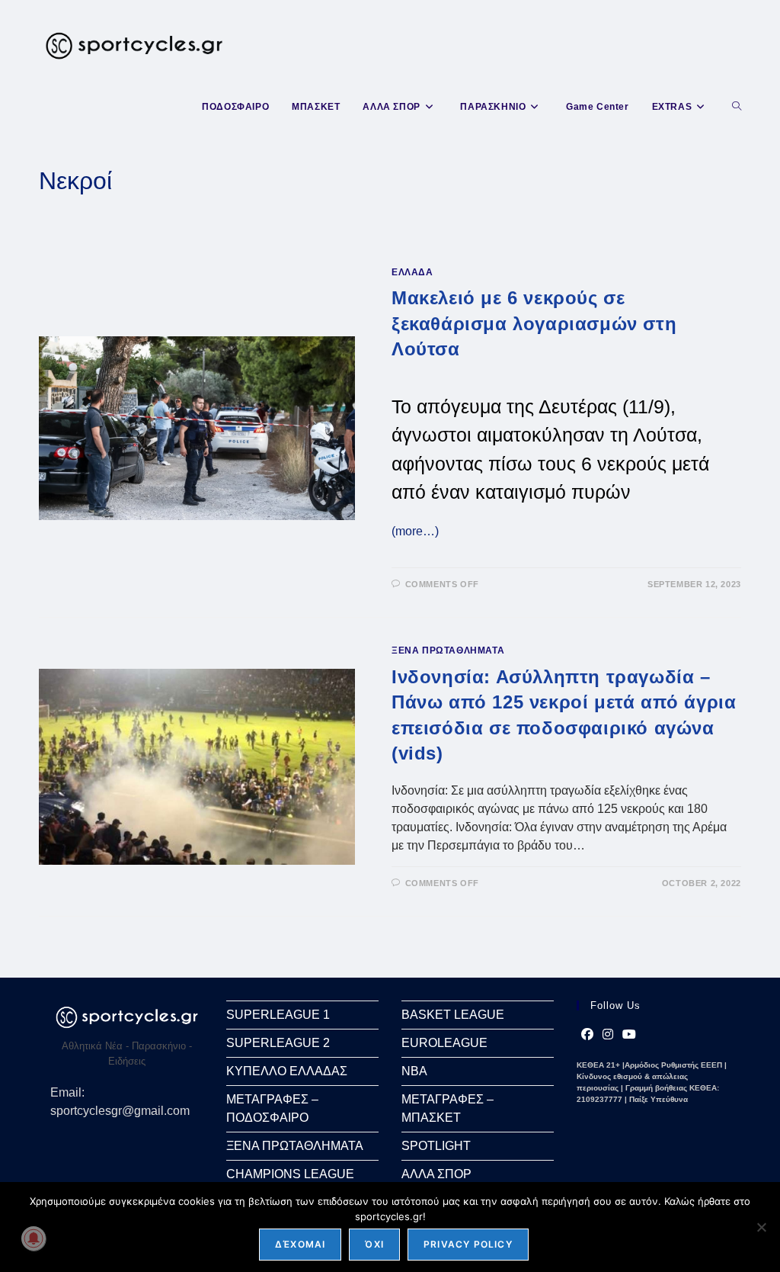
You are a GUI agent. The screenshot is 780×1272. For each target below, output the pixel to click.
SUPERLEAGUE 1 (278, 1014)
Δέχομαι (300, 1244)
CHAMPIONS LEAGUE (290, 1174)
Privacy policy (468, 1244)
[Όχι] (761, 1227)
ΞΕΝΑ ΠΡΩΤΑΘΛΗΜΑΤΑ (448, 650)
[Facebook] (587, 1035)
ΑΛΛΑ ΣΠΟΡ (436, 1174)
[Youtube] (629, 1035)
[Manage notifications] (33, 1238)
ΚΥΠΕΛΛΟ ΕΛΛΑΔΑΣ (286, 1071)
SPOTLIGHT (436, 1145)
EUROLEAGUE (444, 1042)
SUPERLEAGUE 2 (278, 1042)
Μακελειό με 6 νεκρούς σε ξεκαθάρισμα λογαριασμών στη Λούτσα (534, 323)
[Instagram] (608, 1035)
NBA (414, 1071)
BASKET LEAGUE (452, 1014)
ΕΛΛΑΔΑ (412, 272)
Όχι (374, 1244)
